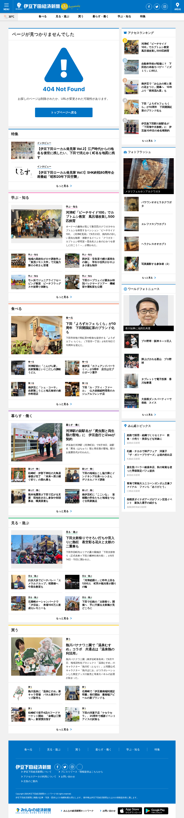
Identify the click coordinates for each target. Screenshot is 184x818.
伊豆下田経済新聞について (38, 771)
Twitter (157, 7)
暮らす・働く (101, 16)
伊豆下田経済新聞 (38, 6)
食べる (43, 16)
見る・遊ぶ (62, 16)
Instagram (165, 7)
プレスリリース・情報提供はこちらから (82, 771)
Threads (80, 767)
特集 (143, 16)
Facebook (149, 7)
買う (81, 16)
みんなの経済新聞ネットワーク (33, 811)
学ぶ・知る (124, 16)
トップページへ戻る (64, 112)
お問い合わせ (68, 776)
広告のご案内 (31, 781)
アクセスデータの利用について (40, 776)
